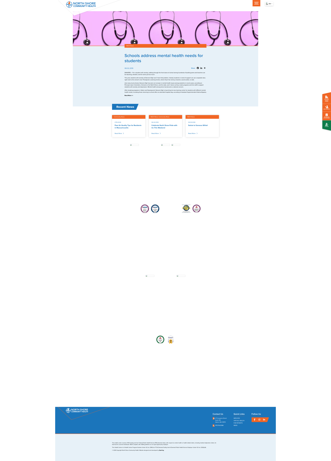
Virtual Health (239, 421)
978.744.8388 (219, 425)
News (235, 425)
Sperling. (161, 450)
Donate (327, 126)
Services (237, 418)
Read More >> (129, 95)
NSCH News (130, 46)
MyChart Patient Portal (326, 100)
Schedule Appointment (327, 117)
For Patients (238, 423)
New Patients (327, 109)
